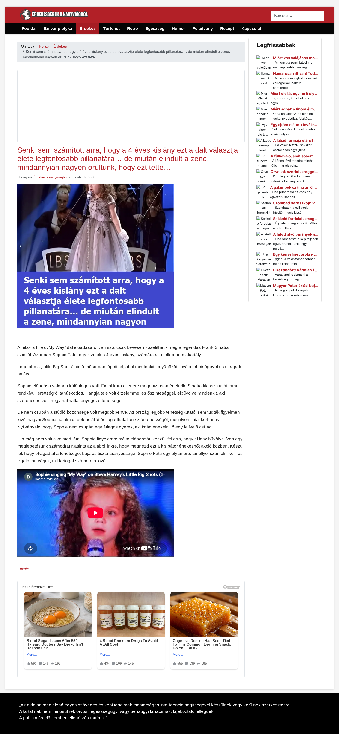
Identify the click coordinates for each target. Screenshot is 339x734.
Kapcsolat (251, 28)
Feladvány (203, 28)
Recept (227, 28)
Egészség (154, 28)
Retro (132, 28)
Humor (178, 28)
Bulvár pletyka (58, 28)
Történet (111, 28)
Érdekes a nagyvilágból (50, 177)
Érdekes (88, 28)
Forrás (23, 569)
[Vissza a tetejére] (333, 728)
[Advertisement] (131, 106)
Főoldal (29, 28)
